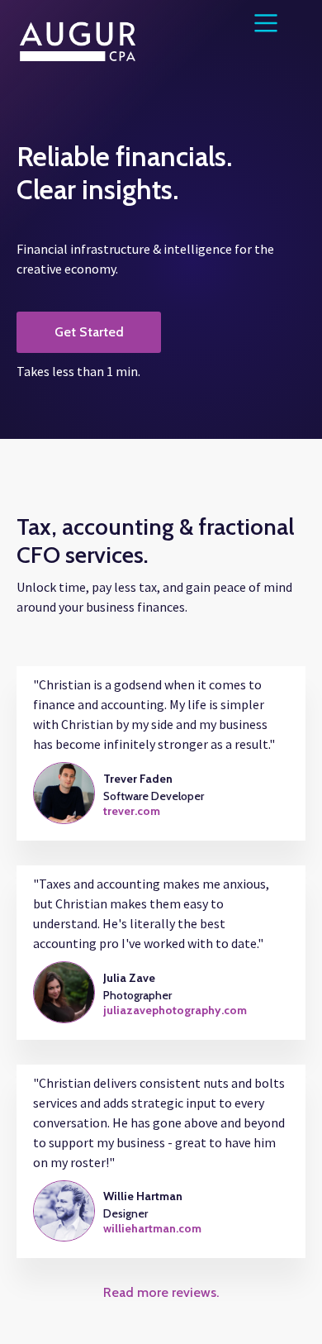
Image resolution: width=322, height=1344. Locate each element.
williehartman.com (152, 1228)
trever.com (131, 811)
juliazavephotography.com (175, 1010)
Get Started (89, 332)
